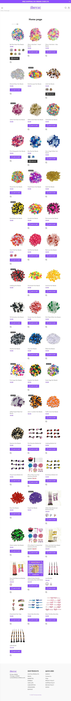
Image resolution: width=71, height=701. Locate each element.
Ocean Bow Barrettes (33, 614)
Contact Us (48, 676)
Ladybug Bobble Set (50, 443)
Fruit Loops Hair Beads (16, 380)
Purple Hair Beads (32, 508)
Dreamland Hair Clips (15, 614)
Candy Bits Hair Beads (51, 119)
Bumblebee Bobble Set (51, 474)
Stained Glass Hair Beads (16, 84)
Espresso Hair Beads (15, 443)
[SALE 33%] (35, 465)
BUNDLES (30, 689)
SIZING (47, 687)
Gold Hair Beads (49, 186)
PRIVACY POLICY (49, 680)
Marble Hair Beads (15, 348)
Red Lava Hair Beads (51, 250)
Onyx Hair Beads (32, 348)
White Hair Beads (50, 348)
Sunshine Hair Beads (50, 285)
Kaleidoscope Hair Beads (34, 84)
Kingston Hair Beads (33, 380)
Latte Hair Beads (49, 84)
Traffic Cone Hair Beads (51, 411)
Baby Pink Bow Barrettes (51, 614)
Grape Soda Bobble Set (16, 474)
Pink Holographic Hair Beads (17, 151)
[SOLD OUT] (35, 74)
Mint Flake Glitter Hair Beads (53, 317)
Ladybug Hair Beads (15, 285)
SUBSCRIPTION (32, 685)
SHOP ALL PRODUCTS (33, 674)
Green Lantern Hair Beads (17, 545)
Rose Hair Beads (14, 508)
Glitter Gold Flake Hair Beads (35, 119)
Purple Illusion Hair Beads (34, 186)
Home (2, 10)
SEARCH (47, 674)
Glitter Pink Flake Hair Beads (17, 119)
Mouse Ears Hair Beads (16, 186)
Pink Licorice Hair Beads (51, 218)
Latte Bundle (13, 645)
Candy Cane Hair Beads (34, 317)
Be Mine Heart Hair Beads (17, 44)
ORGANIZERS (31, 687)
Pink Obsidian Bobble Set (34, 443)
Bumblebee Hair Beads (16, 218)
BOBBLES (30, 680)
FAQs (46, 678)
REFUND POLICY (49, 685)
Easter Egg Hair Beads (51, 380)
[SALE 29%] (35, 535)
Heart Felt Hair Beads (15, 250)
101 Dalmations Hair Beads (17, 317)
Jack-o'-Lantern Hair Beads (35, 411)
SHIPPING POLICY (50, 682)
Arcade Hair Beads (33, 218)
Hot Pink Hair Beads (33, 250)
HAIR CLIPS (30, 682)
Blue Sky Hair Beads (33, 151)
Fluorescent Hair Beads (34, 285)
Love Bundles (48, 578)
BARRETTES (30, 678)
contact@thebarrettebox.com (17, 677)
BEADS (29, 676)
